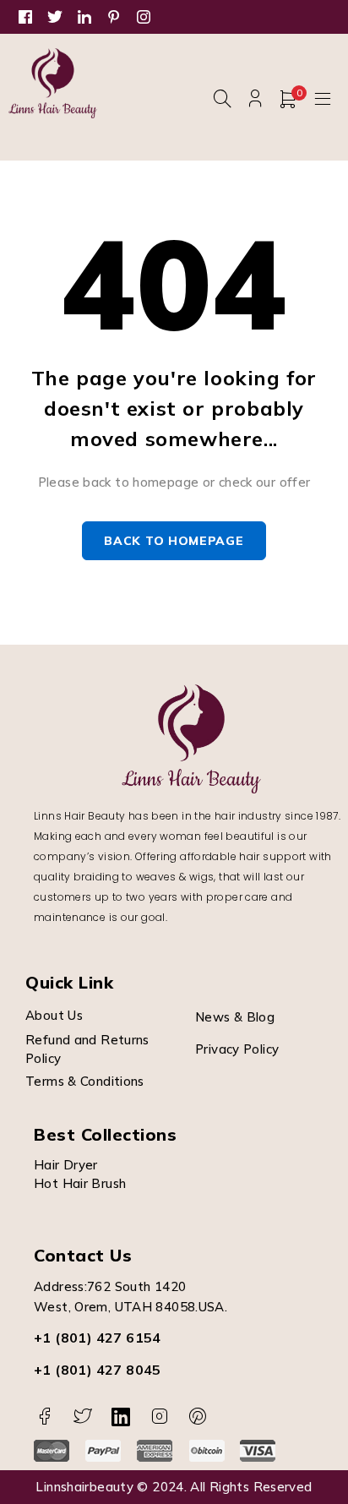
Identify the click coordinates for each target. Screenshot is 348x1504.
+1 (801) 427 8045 (97, 1369)
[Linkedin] (121, 1416)
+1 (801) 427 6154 (97, 1337)
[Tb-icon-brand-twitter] (82, 1416)
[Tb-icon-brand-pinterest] (198, 1416)
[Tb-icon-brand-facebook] (44, 1416)
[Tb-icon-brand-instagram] (159, 1416)
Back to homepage (173, 540)
